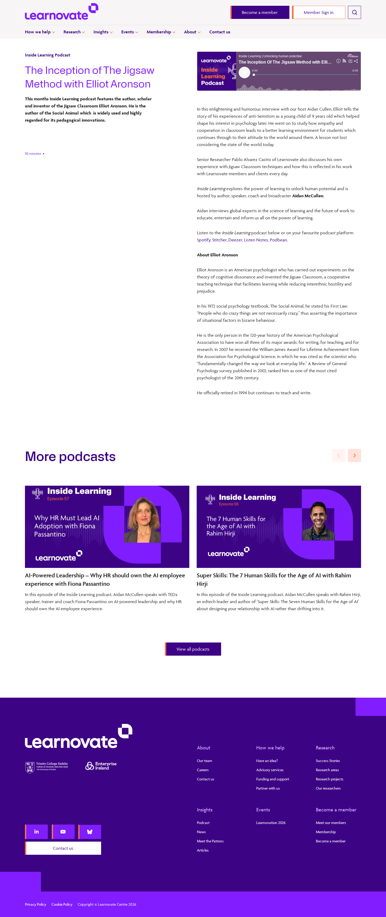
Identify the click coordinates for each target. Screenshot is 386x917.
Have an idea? (267, 760)
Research (72, 31)
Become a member (336, 809)
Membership (159, 31)
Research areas (327, 770)
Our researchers (328, 788)
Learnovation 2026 (271, 822)
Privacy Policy (35, 904)
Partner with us (268, 788)
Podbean (278, 239)
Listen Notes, (256, 239)
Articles (203, 850)
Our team (204, 760)
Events (127, 31)
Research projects (329, 779)
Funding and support (272, 779)
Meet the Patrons (210, 841)
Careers (203, 770)
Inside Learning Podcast (47, 55)
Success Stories (328, 760)
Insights (100, 31)
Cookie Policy (61, 904)
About (190, 31)
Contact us (219, 31)
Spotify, (204, 239)
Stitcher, (219, 239)
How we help (38, 31)
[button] (354, 455)
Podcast (203, 822)
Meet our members (331, 822)
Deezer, (235, 239)
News (201, 832)
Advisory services (270, 770)
